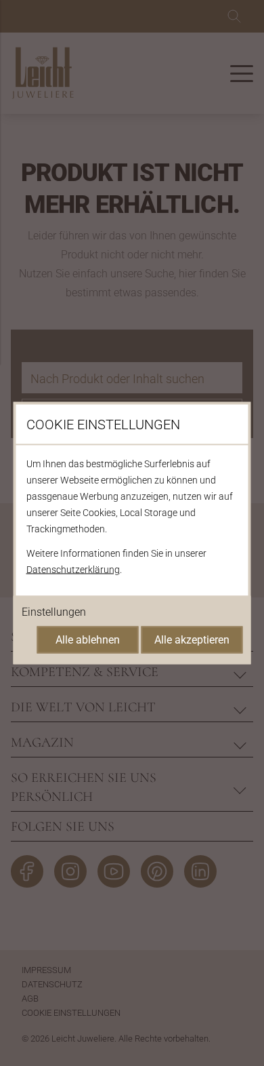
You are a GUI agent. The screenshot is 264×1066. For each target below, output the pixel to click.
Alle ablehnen (88, 639)
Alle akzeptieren (191, 639)
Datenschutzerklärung (73, 569)
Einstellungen (54, 612)
